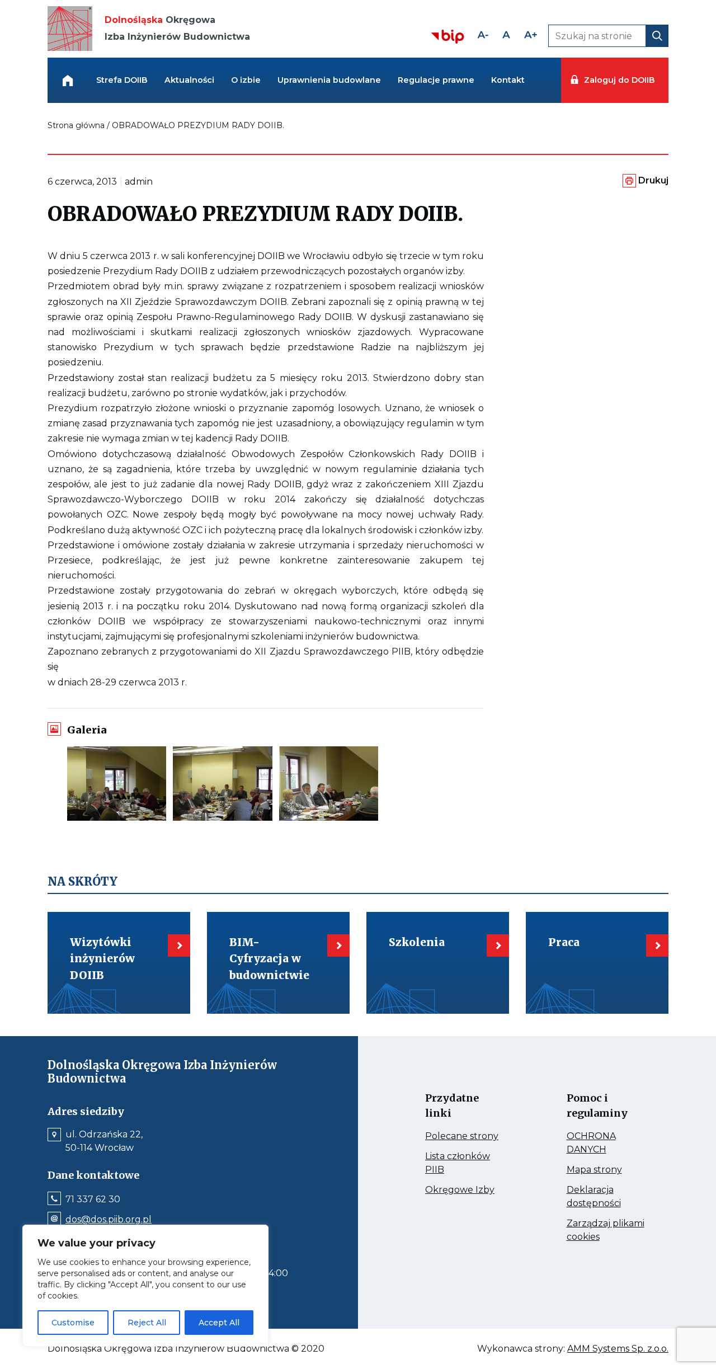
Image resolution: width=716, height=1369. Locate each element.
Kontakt (508, 80)
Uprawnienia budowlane (329, 80)
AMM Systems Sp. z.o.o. (617, 1349)
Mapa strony (607, 1170)
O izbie (246, 80)
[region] (145, 1286)
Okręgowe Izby (465, 1190)
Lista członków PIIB (457, 1164)
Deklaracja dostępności (607, 1197)
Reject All (147, 1323)
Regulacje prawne (436, 80)
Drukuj (653, 180)
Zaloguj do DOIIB (619, 80)
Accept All (219, 1323)
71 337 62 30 (92, 1199)
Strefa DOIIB (122, 80)
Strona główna (76, 125)
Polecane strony (465, 1136)
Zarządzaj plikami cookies (605, 1231)
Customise (73, 1323)
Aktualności (189, 80)
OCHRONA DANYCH (607, 1143)
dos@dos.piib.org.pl (108, 1219)
